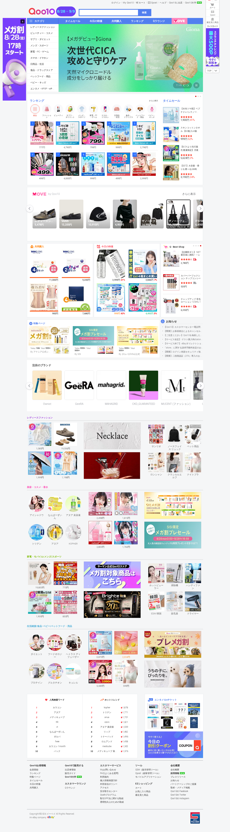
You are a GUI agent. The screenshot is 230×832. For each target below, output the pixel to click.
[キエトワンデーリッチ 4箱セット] (76, 297)
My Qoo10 (128, 2)
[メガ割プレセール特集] (93, 336)
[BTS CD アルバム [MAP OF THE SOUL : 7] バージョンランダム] (180, 709)
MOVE (39, 194)
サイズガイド (212, 26)
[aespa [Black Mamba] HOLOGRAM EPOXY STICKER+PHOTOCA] (167, 709)
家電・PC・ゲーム (39, 51)
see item (159, 427)
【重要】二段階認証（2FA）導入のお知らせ (183, 356)
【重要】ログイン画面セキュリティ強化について (183, 352)
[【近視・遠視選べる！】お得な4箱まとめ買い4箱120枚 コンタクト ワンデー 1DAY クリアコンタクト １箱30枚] (143, 264)
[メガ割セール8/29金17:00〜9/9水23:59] (49, 336)
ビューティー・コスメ (41, 33)
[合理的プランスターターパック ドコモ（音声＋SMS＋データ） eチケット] (194, 723)
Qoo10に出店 (176, 2)
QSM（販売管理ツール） (147, 769)
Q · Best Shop (176, 246)
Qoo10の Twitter (178, 795)
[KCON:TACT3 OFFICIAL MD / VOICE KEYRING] (154, 709)
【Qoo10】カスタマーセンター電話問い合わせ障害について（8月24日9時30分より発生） (183, 327)
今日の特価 (107, 246)
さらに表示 (153, 101)
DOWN (216, 70)
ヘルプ (163, 2)
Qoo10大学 (190, 2)
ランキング (37, 100)
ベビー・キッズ (38, 82)
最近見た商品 (141, 795)
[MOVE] (179, 21)
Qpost (154, 2)
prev (29, 208)
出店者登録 (70, 769)
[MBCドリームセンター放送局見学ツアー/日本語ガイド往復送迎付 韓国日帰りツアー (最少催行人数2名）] (194, 709)
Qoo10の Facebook (179, 791)
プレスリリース (178, 777)
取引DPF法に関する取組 (111, 798)
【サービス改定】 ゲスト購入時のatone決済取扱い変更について (183, 339)
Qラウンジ (70, 788)
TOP (209, 70)
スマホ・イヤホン (39, 58)
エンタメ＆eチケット (166, 699)
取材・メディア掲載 (180, 787)
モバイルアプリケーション (148, 777)
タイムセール (171, 100)
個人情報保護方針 (108, 780)
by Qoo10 (54, 194)
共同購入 (39, 246)
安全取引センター (108, 791)
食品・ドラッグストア (41, 70)
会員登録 (34, 769)
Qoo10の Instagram (180, 798)
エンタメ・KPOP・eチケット (44, 88)
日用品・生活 (37, 64)
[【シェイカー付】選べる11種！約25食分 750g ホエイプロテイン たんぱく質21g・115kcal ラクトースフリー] (143, 297)
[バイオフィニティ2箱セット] (76, 264)
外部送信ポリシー (108, 784)
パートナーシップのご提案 (183, 784)
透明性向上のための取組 (112, 802)
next (200, 208)
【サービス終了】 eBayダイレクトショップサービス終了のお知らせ (183, 343)
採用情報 (175, 773)
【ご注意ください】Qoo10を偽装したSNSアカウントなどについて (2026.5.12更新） (183, 335)
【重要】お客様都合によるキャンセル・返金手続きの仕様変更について (183, 331)
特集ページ (39, 323)
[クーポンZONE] (174, 744)
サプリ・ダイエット (40, 39)
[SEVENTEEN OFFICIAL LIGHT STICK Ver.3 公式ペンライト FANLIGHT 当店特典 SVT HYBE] (154, 723)
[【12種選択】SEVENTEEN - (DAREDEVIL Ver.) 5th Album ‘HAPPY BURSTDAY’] (167, 723)
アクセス (104, 787)
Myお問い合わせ (108, 769)
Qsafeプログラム (108, 795)
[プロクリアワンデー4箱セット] (44, 264)
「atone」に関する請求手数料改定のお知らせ (183, 347)
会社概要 (175, 769)
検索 (144, 12)
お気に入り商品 (142, 791)
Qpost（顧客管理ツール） (147, 773)
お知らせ (171, 321)
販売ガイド (70, 773)
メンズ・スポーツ (39, 45)
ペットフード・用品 (40, 76)
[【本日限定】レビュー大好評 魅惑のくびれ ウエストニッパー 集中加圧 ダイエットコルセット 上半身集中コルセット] (44, 297)
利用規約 (104, 777)
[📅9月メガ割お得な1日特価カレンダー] (137, 336)
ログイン (115, 2)
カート (142, 2)
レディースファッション (42, 27)
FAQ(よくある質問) (109, 773)
